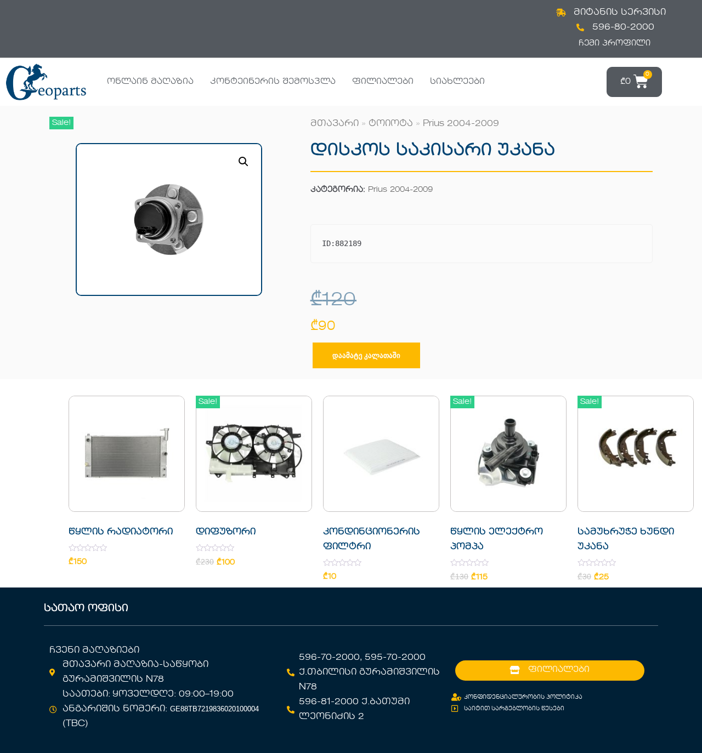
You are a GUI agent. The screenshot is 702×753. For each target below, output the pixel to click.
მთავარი (334, 123)
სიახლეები (457, 81)
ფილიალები (383, 81)
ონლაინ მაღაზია (150, 81)
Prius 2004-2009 (461, 123)
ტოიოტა (391, 123)
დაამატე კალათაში (366, 355)
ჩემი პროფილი (614, 43)
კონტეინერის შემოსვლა (273, 81)
